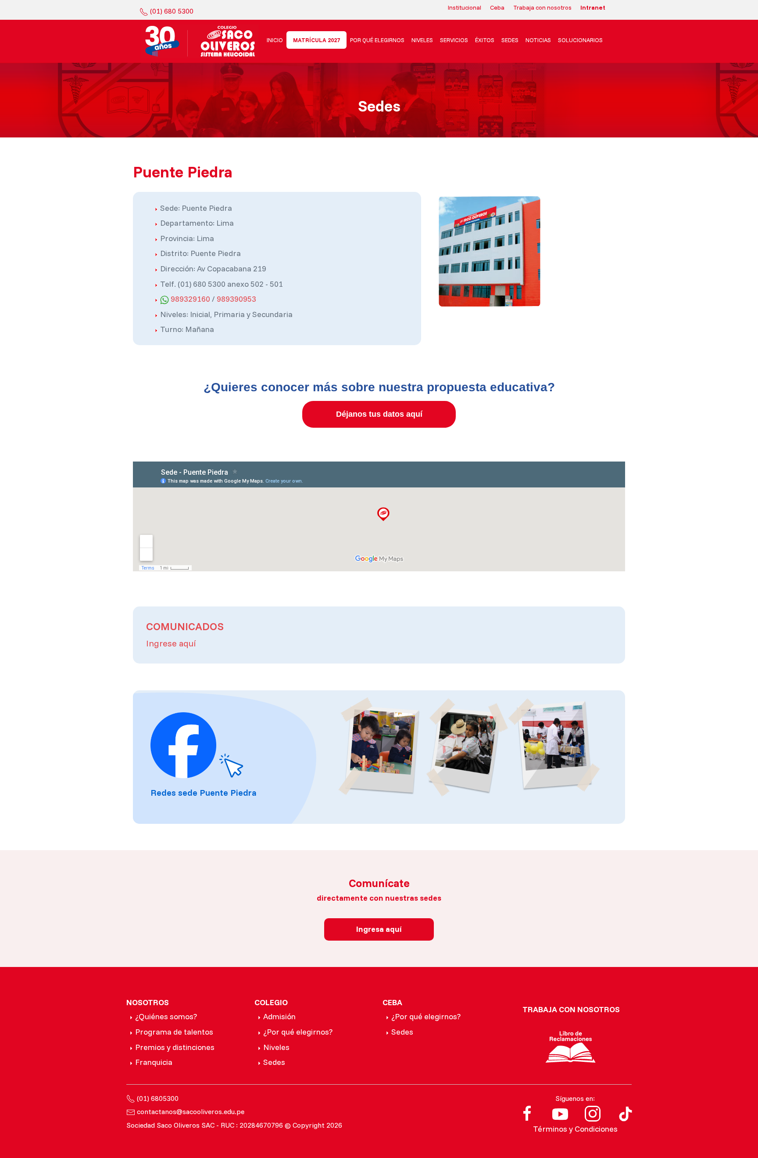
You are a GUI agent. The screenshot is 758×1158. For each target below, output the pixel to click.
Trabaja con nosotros (542, 7)
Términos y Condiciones (575, 1129)
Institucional (464, 7)
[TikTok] (625, 1113)
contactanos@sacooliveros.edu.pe (190, 1111)
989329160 (190, 299)
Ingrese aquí (171, 643)
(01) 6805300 (158, 1098)
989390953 (236, 299)
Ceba (497, 7)
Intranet (592, 7)
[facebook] (527, 1113)
